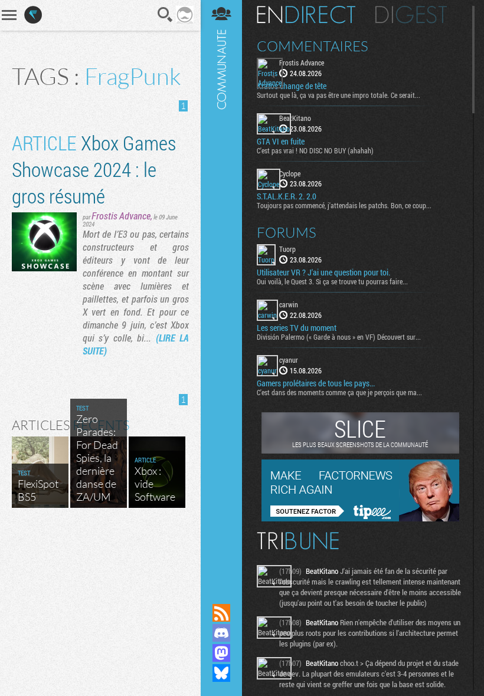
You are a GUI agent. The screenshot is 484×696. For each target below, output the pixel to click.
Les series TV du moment (296, 328)
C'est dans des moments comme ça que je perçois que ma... (339, 392)
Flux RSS (221, 613)
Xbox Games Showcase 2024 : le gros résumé (94, 169)
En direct (306, 15)
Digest (411, 15)
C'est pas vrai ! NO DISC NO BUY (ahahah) (315, 150)
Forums (286, 232)
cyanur (288, 360)
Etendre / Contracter (221, 593)
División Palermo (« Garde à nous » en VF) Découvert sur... (339, 337)
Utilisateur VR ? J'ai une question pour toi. (323, 272)
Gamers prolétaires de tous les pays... (316, 383)
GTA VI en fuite (281, 141)
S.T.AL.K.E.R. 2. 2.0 (286, 196)
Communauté (221, 290)
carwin (288, 304)
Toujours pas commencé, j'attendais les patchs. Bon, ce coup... (344, 205)
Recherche (165, 15)
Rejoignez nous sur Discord (221, 633)
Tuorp (287, 249)
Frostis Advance (121, 215)
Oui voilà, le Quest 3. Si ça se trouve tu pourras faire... (332, 281)
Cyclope (289, 173)
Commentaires (312, 46)
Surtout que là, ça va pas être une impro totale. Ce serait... (338, 95)
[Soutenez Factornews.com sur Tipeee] (360, 518)
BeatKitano (295, 118)
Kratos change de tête (291, 86)
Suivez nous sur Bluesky (221, 673)
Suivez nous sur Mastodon (221, 653)
